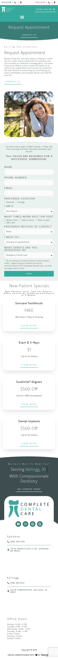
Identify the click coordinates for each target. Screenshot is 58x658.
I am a (8, 206)
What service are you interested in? (20, 249)
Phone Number (15, 177)
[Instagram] (25, 524)
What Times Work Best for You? (28, 216)
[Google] (32, 524)
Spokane (10, 202)
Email (8, 188)
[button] (22, 17)
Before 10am (12, 220)
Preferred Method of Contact (28, 226)
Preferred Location (19, 198)
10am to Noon (28, 220)
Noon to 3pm (44, 220)
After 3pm (11, 222)
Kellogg (21, 202)
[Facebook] (18, 524)
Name (8, 167)
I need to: (11, 237)
